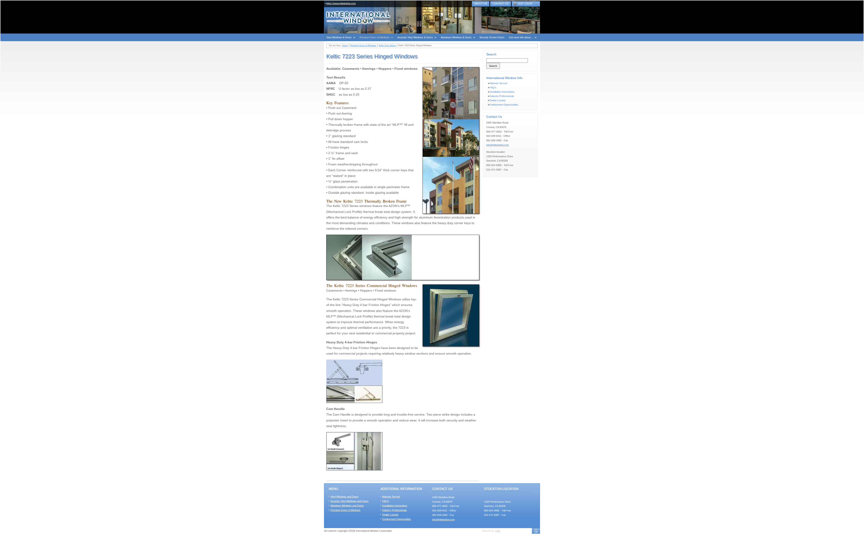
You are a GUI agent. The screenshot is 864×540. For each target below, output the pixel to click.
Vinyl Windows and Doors (344, 496)
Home (345, 45)
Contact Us (500, 3)
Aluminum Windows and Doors (347, 505)
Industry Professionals (502, 96)
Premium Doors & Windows (363, 45)
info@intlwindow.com (497, 145)
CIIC (497, 530)
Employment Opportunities (504, 104)
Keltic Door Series (387, 45)
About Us (480, 3)
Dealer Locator (498, 100)
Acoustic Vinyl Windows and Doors (350, 501)
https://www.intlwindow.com (341, 3)
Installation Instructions (502, 91)
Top (536, 531)
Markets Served (498, 83)
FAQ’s (493, 87)
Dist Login (525, 3)
